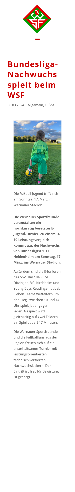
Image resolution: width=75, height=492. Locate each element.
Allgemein (35, 105)
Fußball (50, 105)
